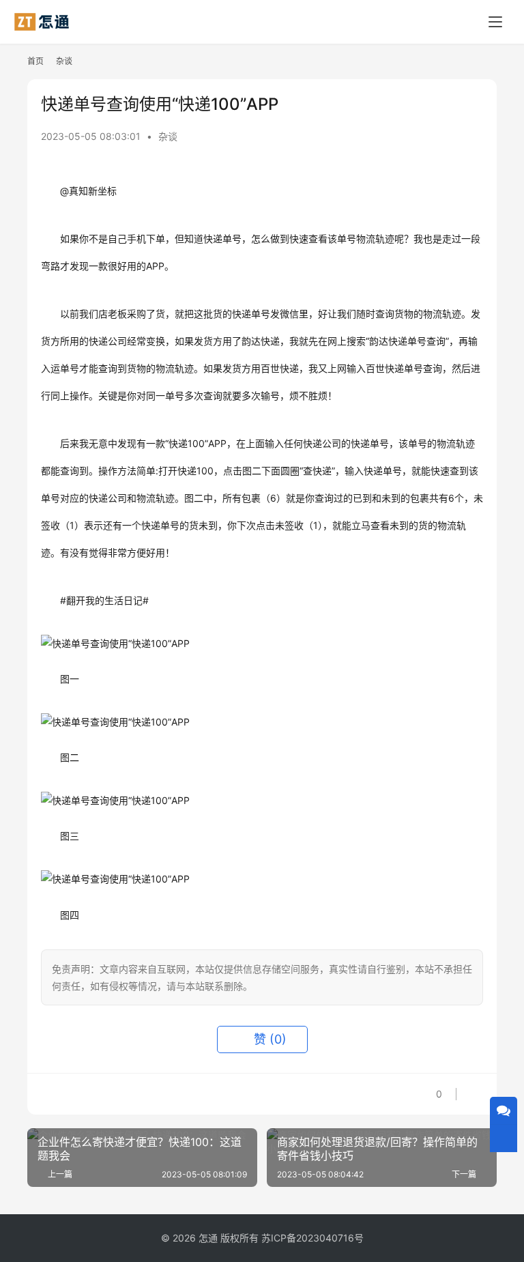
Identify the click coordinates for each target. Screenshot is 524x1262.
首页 (35, 61)
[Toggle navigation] (495, 22)
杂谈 (167, 136)
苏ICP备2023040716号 (312, 1238)
